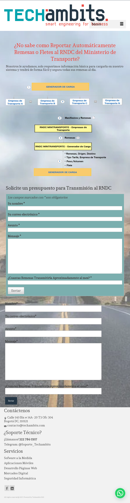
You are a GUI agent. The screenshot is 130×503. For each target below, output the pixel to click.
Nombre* (11, 303)
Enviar (16, 290)
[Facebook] (7, 488)
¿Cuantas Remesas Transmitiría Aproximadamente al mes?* (46, 386)
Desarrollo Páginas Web (20, 468)
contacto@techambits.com (26, 425)
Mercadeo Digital (16, 473)
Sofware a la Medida (18, 458)
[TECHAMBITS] (65, 15)
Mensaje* (11, 341)
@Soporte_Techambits (35, 444)
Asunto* (10, 329)
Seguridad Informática (20, 478)
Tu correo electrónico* (20, 316)
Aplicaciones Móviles (18, 463)
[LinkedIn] (12, 488)
